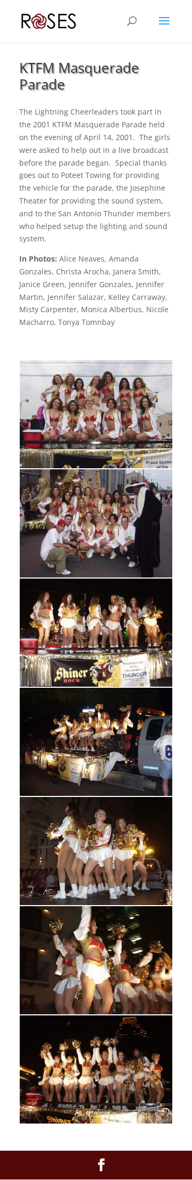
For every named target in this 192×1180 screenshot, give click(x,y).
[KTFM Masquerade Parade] (96, 465)
